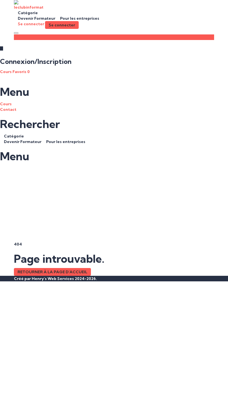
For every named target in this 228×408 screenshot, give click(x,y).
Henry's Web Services (53, 278)
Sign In (50, 399)
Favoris (21, 71)
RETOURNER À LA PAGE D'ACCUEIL (52, 271)
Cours (6, 71)
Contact (8, 109)
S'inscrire (34, 399)
